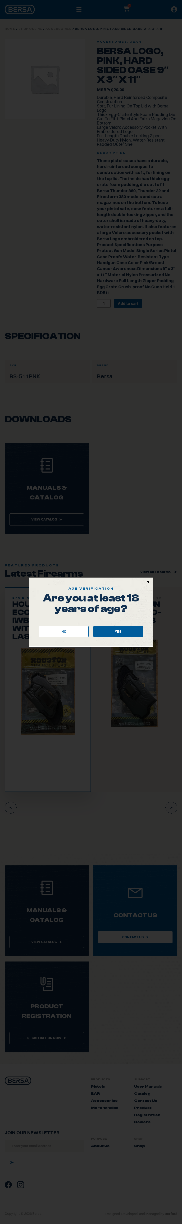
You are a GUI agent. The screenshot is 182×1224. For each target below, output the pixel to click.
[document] (91, 612)
